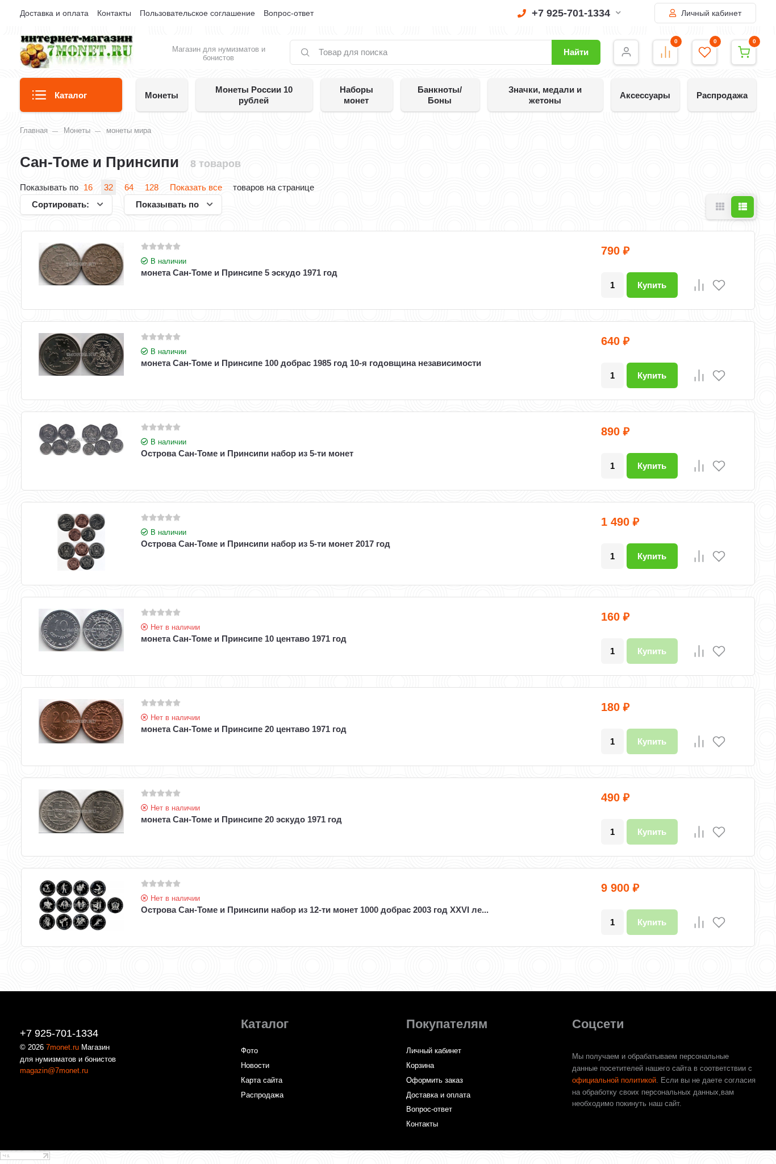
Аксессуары (645, 95)
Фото (249, 1050)
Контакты (114, 13)
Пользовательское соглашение (197, 13)
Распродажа (722, 95)
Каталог (71, 95)
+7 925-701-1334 (571, 13)
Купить (651, 285)
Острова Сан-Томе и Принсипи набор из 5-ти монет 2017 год (265, 543)
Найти (576, 52)
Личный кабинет (710, 13)
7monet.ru (62, 1047)
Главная (34, 130)
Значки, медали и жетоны (545, 95)
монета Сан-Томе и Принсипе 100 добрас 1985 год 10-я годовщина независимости (311, 363)
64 (128, 187)
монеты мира (128, 130)
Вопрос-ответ (289, 13)
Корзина (420, 1065)
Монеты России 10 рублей (254, 95)
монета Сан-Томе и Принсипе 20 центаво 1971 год (244, 729)
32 (108, 187)
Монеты (161, 95)
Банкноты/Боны (440, 95)
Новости (255, 1065)
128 (151, 187)
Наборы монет (356, 95)
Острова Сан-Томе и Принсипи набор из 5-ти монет (247, 453)
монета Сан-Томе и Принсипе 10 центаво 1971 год (244, 638)
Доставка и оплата (54, 13)
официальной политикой (614, 1080)
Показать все (196, 187)
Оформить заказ (434, 1080)
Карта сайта (261, 1080)
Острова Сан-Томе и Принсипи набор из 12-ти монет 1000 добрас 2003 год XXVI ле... (315, 909)
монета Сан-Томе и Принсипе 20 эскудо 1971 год (241, 819)
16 (88, 187)
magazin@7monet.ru (54, 1070)
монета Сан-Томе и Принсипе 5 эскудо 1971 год (239, 272)
